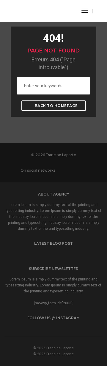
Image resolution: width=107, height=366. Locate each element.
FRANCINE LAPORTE (25, 10)
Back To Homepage (56, 105)
